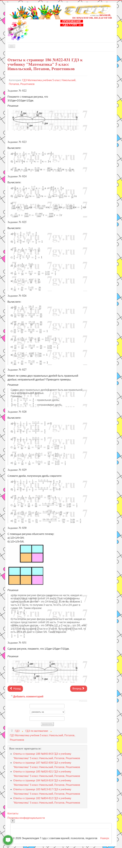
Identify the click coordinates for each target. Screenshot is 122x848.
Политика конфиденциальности (26, 818)
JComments (83, 701)
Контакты (12, 813)
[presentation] (34, 153)
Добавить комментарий (28, 696)
